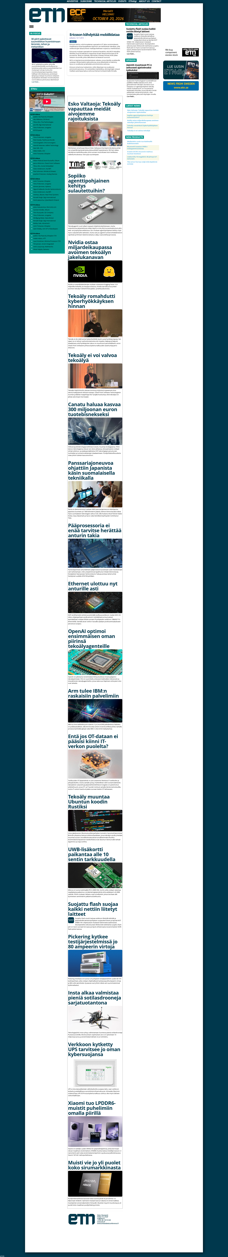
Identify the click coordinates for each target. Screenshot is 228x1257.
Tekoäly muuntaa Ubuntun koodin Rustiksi (89, 801)
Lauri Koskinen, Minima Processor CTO (47, 241)
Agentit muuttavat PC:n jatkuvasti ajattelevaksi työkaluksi (139, 67)
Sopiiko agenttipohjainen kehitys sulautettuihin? (88, 183)
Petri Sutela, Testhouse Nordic (44, 140)
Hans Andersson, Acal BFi (42, 169)
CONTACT (156, 1)
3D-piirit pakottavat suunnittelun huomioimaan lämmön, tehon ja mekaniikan (45, 42)
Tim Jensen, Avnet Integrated (43, 244)
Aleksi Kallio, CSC (39, 151)
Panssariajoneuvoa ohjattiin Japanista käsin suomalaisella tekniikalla (91, 470)
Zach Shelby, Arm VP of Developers (45, 229)
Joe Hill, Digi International (42, 125)
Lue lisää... (36, 82)
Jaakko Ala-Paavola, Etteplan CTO (45, 236)
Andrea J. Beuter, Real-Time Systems (46, 195)
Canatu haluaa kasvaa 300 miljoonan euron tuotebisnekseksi (94, 409)
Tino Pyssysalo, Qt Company (43, 212)
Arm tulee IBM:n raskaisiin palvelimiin (93, 693)
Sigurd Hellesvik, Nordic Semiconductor (47, 189)
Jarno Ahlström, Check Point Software (46, 163)
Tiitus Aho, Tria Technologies (43, 122)
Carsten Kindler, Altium (41, 210)
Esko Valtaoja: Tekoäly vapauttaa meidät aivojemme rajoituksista (94, 111)
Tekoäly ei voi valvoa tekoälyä (92, 357)
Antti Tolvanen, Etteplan (41, 153)
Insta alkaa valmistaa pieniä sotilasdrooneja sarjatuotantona (94, 997)
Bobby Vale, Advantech (41, 223)
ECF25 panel (37, 130)
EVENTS (122, 1)
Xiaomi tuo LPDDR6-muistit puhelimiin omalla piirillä (92, 1108)
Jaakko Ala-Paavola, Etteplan (43, 117)
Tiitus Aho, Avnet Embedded (43, 166)
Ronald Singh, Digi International (44, 197)
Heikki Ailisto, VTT (39, 238)
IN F (32, 33)
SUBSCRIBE (86, 1)
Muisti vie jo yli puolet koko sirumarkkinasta (94, 1165)
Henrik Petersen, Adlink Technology (45, 145)
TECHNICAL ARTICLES (105, 1)
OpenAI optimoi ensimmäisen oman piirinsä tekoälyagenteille (91, 638)
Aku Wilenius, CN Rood (41, 119)
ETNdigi (133, 1)
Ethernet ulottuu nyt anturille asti (92, 586)
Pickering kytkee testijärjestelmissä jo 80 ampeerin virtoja (92, 941)
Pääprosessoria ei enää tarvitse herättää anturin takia (94, 530)
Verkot (73, 42)
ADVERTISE (72, 1)
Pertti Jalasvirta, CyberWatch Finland (46, 200)
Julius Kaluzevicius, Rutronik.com (44, 207)
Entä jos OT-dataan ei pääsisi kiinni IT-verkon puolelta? (93, 741)
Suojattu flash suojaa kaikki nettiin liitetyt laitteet (93, 909)
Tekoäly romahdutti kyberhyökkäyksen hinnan (91, 301)
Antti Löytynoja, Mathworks (43, 247)
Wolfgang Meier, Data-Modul (43, 218)
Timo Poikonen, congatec (42, 127)
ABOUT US (144, 1)
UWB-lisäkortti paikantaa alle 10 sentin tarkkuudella (91, 854)
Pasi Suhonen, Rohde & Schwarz (44, 171)
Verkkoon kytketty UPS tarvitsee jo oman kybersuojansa (94, 1049)
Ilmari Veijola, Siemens (41, 249)
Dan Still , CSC (38, 148)
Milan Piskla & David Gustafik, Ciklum (46, 160)
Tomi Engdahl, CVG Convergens (44, 143)
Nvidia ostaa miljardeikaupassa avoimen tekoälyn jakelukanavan (90, 249)
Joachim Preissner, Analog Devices (45, 174)
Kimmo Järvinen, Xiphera (42, 186)
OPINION (131, 60)
